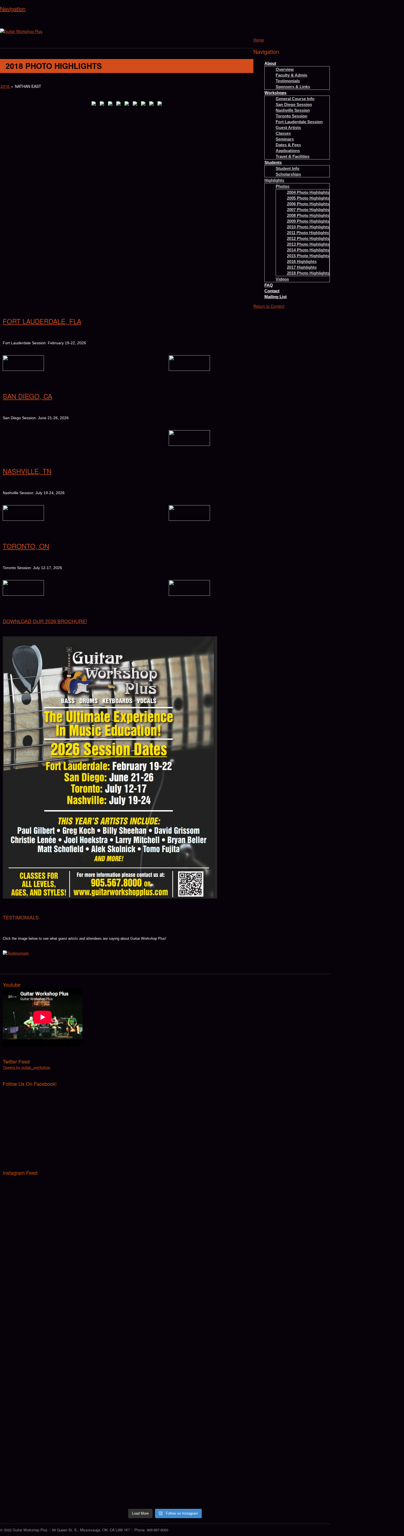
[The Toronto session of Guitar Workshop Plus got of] (287, 1337)
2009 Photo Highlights (308, 221)
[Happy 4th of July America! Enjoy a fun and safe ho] (124, 1438)
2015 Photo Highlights (308, 255)
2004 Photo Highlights (308, 192)
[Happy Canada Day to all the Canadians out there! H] (205, 1440)
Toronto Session (291, 116)
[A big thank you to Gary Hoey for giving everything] (205, 1340)
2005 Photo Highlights (308, 198)
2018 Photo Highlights (308, 273)
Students (273, 162)
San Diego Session (294, 104)
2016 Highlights (302, 261)
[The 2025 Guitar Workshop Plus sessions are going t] (205, 1208)
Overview (285, 69)
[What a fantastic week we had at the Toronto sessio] (205, 1279)
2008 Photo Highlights (308, 215)
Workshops (275, 92)
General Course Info (295, 98)
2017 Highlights (302, 267)
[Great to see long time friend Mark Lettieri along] (287, 1190)
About (270, 63)
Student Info (287, 168)
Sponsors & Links (293, 86)
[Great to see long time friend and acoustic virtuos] (42, 1262)
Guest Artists (288, 127)
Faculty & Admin (291, 75)
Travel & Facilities (292, 156)
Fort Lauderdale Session (299, 121)
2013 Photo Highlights (308, 244)
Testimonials (288, 81)
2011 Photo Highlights (308, 232)
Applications (288, 150)
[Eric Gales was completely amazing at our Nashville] (205, 1397)
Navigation (13, 9)
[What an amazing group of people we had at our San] (287, 1466)
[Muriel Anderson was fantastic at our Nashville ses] (287, 1397)
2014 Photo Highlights (308, 250)
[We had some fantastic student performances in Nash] (124, 1383)
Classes (283, 133)
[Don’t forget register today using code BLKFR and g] (42, 1202)
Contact (272, 291)
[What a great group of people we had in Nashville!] (42, 1386)
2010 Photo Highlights (308, 227)
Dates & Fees (288, 144)
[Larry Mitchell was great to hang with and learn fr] (42, 1334)
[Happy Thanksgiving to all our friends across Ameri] (124, 1184)
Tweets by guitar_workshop (26, 1067)
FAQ (268, 285)
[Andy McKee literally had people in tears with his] (124, 1343)
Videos (282, 279)
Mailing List (275, 296)
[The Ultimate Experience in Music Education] (21, 31)
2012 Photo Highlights (308, 238)
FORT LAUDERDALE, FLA (42, 321)
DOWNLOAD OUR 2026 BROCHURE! (45, 621)
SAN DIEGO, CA (27, 396)
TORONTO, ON (26, 546)
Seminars (285, 139)
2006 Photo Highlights (308, 204)
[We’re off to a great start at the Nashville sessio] (42, 1446)
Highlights (274, 180)
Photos (282, 186)
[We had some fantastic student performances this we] (287, 1259)
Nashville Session (293, 110)
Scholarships (288, 174)
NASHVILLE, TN (27, 471)
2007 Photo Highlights (308, 209)
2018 (5, 86)
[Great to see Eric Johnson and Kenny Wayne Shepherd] (124, 1268)
